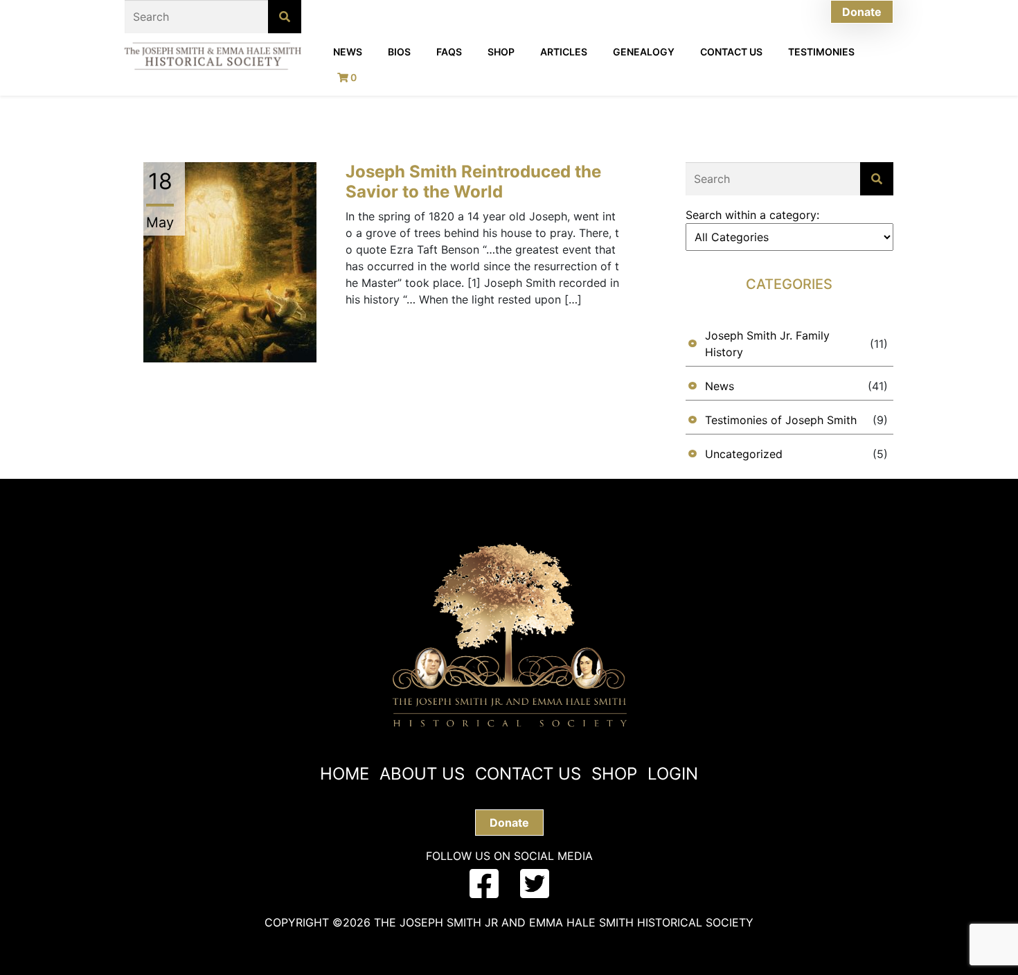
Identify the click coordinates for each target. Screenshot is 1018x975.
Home (344, 774)
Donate (862, 12)
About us (422, 774)
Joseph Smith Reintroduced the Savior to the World (473, 181)
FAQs (449, 52)
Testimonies (821, 52)
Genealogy (644, 52)
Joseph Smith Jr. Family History (767, 343)
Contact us (528, 774)
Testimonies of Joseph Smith (781, 420)
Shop (501, 52)
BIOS (399, 52)
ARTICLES (563, 52)
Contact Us (731, 52)
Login (673, 774)
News (347, 52)
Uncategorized (744, 454)
